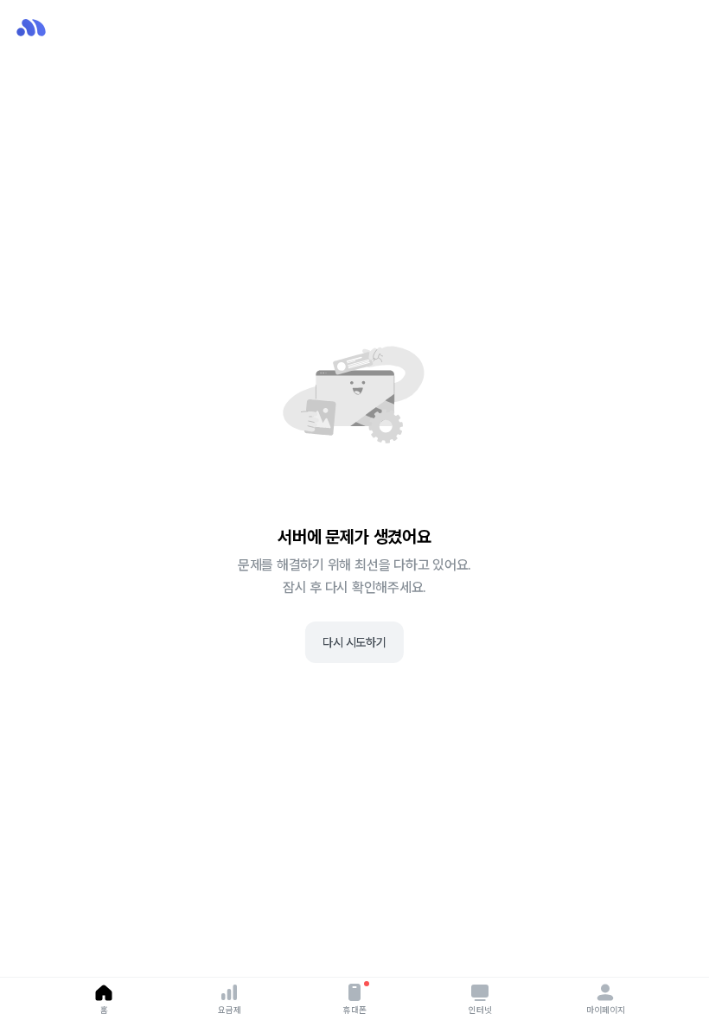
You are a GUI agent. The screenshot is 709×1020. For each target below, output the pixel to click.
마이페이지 (605, 1009)
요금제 (229, 1009)
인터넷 (480, 1009)
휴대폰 (355, 1009)
